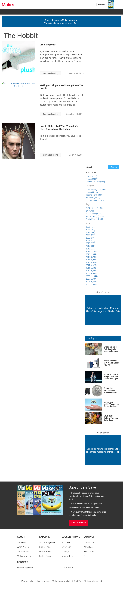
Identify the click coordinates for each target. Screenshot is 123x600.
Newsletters (67, 556)
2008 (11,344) (92, 276)
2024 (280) (90, 232)
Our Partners (23, 551)
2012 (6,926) (91, 265)
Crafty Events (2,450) (95, 219)
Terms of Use (43, 580)
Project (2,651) (92, 179)
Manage (65, 551)
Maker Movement (25, 556)
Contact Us (89, 542)
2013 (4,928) (91, 262)
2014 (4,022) (91, 259)
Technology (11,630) (94, 195)
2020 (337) (90, 243)
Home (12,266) (92, 192)
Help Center (89, 551)
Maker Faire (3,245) (94, 213)
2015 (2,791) (91, 257)
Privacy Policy (27, 580)
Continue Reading (50, 73)
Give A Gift (66, 546)
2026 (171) (90, 226)
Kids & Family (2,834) (95, 216)
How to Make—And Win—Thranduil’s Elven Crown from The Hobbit (59, 127)
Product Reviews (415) (95, 181)
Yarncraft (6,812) (93, 197)
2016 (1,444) (91, 254)
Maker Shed (45, 551)
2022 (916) (90, 237)
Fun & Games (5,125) (95, 200)
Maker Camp (45, 556)
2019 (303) (90, 246)
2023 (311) (90, 235)
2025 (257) (90, 229)
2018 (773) (90, 248)
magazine (47, 542)
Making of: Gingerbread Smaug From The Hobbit (61, 87)
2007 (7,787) (91, 279)
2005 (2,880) (91, 284)
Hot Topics (92, 338)
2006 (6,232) (91, 281)
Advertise (88, 546)
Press (86, 556)
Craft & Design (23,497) (96, 189)
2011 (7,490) (91, 268)
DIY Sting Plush (48, 44)
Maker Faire (44, 546)
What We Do (23, 546)
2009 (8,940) (91, 273)
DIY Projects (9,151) (94, 208)
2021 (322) (90, 240)
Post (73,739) (91, 176)
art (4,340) (90, 211)
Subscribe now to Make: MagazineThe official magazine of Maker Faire (61, 22)
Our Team (21, 542)
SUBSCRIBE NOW (78, 522)
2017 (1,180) (91, 251)
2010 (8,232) (91, 270)
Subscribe (102, 4)
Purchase (66, 542)
